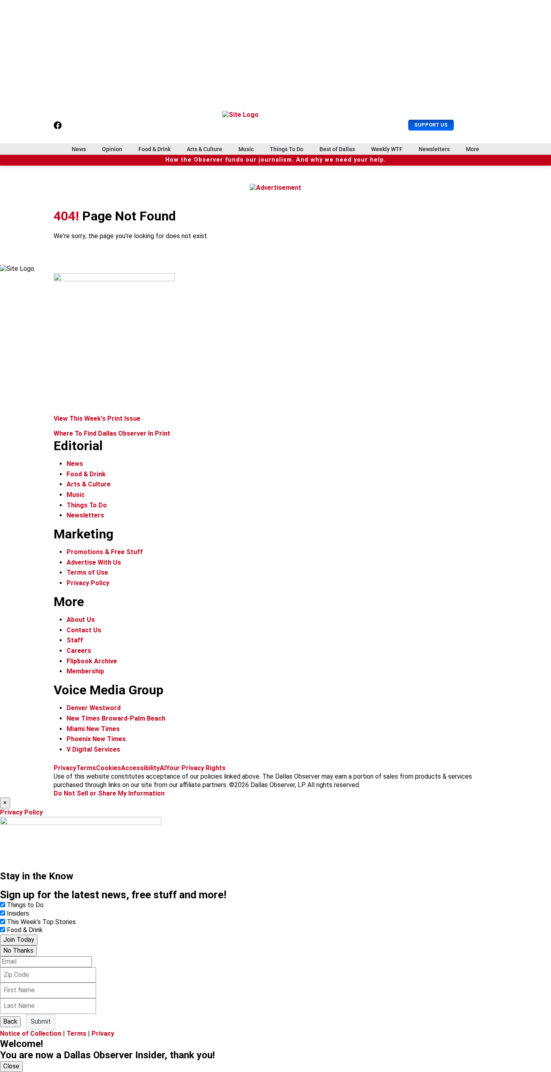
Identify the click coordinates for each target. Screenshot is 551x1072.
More (472, 149)
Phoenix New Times (96, 739)
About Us (81, 619)
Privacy (65, 768)
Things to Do (25, 905)
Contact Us (84, 630)
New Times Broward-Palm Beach (116, 718)
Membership (85, 671)
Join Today (18, 939)
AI (163, 768)
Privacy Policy (88, 583)
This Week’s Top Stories (41, 922)
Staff (75, 640)
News (79, 149)
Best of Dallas (337, 149)
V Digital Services (93, 749)
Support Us (431, 125)
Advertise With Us (94, 562)
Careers (79, 650)
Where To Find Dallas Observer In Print (112, 433)
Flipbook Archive (92, 661)
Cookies (108, 768)
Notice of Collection (30, 1033)
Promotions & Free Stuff (105, 552)
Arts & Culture (204, 149)
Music (246, 149)
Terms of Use (87, 572)
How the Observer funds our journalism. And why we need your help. (275, 159)
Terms (86, 768)
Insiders (18, 913)
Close (11, 1066)
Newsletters (434, 149)
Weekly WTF (387, 149)
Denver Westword (94, 708)
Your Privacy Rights (195, 768)
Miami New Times (93, 729)
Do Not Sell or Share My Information (109, 793)
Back (10, 1021)
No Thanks (18, 950)
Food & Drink (154, 149)
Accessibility (140, 768)
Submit (41, 1021)
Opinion (112, 149)
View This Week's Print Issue (97, 418)
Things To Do (286, 149)
